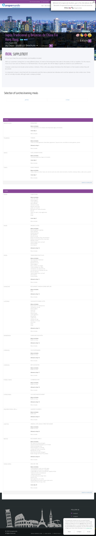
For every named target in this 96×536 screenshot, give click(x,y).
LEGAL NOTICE (48, 533)
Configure (79, 531)
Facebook (75, 513)
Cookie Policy (89, 528)
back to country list (87, 182)
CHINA (67, 100)
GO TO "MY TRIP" (46, 1)
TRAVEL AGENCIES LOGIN (36, 533)
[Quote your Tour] (89, 40)
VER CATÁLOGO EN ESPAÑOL (35, 1)
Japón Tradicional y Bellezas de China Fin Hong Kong (31, 37)
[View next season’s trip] (37, 46)
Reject (69, 531)
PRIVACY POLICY (57, 533)
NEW (42, 5)
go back (22, 39)
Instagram (75, 516)
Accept (88, 531)
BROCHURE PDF (48, 5)
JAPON (27, 100)
